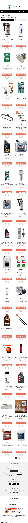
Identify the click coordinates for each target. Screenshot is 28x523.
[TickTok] (18, 484)
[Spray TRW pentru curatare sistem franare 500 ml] (21, 348)
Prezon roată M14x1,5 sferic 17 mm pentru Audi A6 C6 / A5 (21, 185)
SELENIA (7, 154)
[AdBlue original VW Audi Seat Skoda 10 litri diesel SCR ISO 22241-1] (21, 435)
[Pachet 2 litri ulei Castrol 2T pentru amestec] (21, 262)
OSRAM (7, 65)
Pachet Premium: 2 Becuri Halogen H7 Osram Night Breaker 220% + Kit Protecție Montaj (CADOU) (21, 416)
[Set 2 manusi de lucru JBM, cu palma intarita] (21, 58)
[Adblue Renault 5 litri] (7, 262)
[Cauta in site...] (26, 11)
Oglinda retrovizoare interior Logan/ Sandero (7, 126)
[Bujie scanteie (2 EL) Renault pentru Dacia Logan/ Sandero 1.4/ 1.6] (21, 233)
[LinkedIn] (15, 484)
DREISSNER (21, 36)
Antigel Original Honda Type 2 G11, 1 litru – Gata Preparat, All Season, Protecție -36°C (7, 243)
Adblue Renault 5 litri (7, 271)
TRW (21, 356)
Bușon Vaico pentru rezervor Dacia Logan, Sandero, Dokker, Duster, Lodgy (21, 300)
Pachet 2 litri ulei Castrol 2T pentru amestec (21, 271)
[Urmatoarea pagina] (25, 458)
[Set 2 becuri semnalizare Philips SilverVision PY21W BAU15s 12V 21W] (7, 175)
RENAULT (21, 241)
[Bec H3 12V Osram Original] (7, 88)
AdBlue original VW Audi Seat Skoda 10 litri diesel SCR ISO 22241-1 (21, 444)
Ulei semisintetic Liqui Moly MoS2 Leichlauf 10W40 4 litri (21, 156)
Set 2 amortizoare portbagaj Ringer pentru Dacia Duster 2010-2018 (21, 329)
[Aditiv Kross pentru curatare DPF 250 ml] (21, 204)
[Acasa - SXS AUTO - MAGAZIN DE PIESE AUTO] (14, 7)
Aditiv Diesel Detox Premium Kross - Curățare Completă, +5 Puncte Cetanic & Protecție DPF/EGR (7, 38)
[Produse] (2, 12)
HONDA (7, 241)
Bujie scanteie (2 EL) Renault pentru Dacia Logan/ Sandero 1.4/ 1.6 (21, 243)
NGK (21, 124)
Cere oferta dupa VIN (4, 522)
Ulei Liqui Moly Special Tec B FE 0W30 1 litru (7, 214)
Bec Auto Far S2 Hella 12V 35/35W (7, 300)
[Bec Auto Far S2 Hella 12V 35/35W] (7, 291)
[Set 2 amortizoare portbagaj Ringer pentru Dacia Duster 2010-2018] (21, 320)
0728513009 (15, 492)
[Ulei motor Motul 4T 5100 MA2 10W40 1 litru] (21, 377)
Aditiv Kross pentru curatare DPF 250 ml (21, 214)
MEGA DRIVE (7, 124)
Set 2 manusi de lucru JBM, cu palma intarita (21, 67)
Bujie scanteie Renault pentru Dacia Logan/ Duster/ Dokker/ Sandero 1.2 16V (7, 416)
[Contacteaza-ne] (19, 11)
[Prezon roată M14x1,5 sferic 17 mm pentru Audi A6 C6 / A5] (21, 175)
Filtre (8, 19)
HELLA (7, 298)
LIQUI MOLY (21, 154)
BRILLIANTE (7, 385)
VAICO (21, 298)
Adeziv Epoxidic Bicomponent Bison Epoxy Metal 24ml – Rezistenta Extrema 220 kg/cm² (21, 97)
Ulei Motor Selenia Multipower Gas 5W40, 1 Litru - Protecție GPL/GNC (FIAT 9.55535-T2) (7, 156)
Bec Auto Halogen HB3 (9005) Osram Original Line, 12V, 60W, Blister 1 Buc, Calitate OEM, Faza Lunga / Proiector (7, 358)
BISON (21, 95)
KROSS (7, 36)
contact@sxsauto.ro (15, 494)
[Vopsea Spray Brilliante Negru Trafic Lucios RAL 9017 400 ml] (7, 377)
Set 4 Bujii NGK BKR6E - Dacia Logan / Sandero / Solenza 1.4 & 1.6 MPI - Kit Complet (21, 126)
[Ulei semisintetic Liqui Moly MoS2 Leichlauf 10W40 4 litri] (21, 146)
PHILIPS (7, 183)
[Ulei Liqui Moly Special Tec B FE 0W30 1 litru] (7, 204)
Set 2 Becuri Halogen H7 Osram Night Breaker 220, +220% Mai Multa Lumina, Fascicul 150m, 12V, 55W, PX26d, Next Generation (7, 444)
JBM (21, 65)
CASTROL (21, 269)
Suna (9, 522)
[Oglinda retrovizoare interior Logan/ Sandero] (7, 117)
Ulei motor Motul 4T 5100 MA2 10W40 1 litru (21, 387)
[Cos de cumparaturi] (23, 11)
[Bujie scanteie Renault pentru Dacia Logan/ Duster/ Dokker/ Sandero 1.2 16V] (7, 406)
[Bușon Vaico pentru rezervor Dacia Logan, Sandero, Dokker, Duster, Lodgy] (21, 291)
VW (21, 442)
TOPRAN (21, 183)
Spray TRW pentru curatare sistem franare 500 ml (21, 358)
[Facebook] (10, 484)
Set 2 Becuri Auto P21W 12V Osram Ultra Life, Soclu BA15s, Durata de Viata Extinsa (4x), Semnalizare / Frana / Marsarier (7, 67)
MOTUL (7, 327)
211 (23, 458)
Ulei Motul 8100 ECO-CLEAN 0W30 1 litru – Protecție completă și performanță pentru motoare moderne (7, 329)
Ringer (21, 327)
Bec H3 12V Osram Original (7, 97)
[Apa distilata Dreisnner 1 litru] (21, 29)
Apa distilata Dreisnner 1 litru (21, 38)
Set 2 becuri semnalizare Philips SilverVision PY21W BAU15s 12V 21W (7, 185)
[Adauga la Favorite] (7, 48)
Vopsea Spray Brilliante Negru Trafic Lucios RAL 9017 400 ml (7, 387)
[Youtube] (13, 484)
